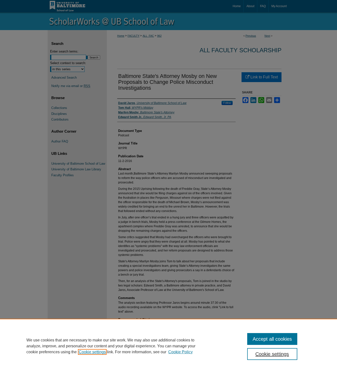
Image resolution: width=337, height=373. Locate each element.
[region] (168, 346)
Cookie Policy (180, 352)
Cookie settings (92, 352)
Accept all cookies (272, 339)
